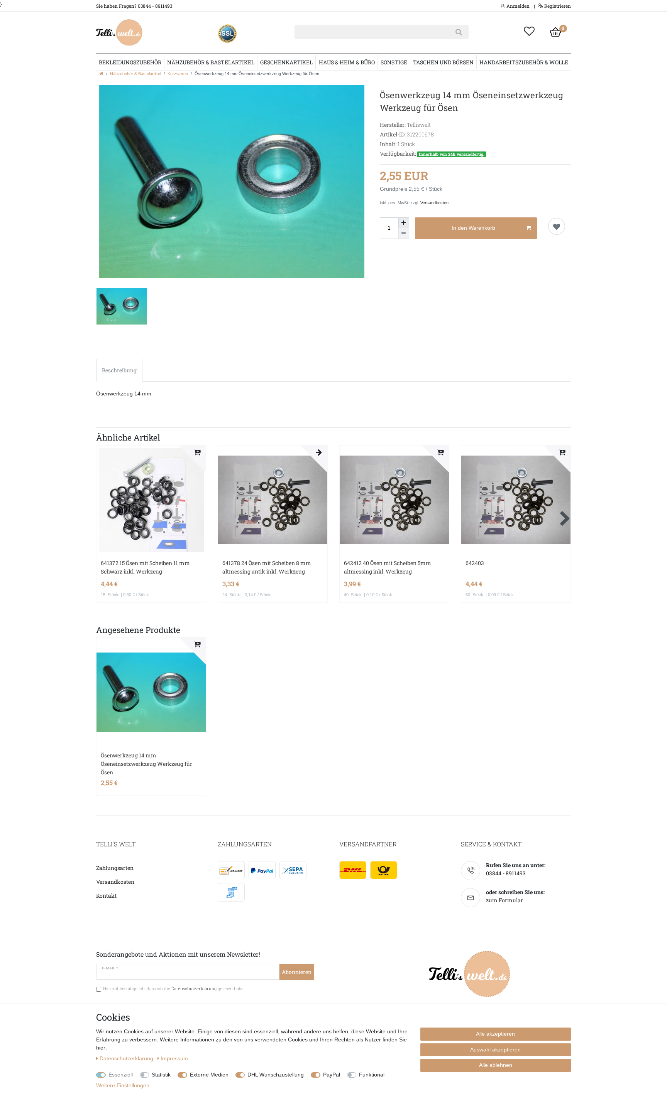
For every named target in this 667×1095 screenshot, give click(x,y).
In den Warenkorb (473, 228)
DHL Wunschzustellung (275, 1074)
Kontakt (106, 895)
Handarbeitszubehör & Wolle (523, 62)
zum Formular (504, 900)
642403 (475, 563)
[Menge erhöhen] (403, 222)
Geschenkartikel (286, 62)
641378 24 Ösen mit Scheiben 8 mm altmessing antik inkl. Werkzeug (266, 567)
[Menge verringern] (403, 233)
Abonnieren (296, 972)
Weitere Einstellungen (122, 1085)
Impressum (174, 1058)
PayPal (331, 1074)
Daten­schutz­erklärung (127, 1058)
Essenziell (120, 1074)
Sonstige (394, 62)
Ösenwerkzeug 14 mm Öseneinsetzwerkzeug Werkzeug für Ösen (146, 764)
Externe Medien (209, 1074)
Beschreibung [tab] (119, 370)
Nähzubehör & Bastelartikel (210, 62)
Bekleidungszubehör (130, 62)
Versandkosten (434, 202)
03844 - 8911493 (506, 873)
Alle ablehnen (495, 1065)
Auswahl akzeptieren (495, 1049)
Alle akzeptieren (495, 1034)
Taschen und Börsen (443, 62)
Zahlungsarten (115, 867)
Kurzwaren (178, 73)
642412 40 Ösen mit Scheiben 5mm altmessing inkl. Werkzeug (387, 567)
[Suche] (459, 32)
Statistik (161, 1074)
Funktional (371, 1074)
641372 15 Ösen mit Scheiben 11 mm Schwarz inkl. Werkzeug (145, 567)
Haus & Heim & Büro (347, 62)
